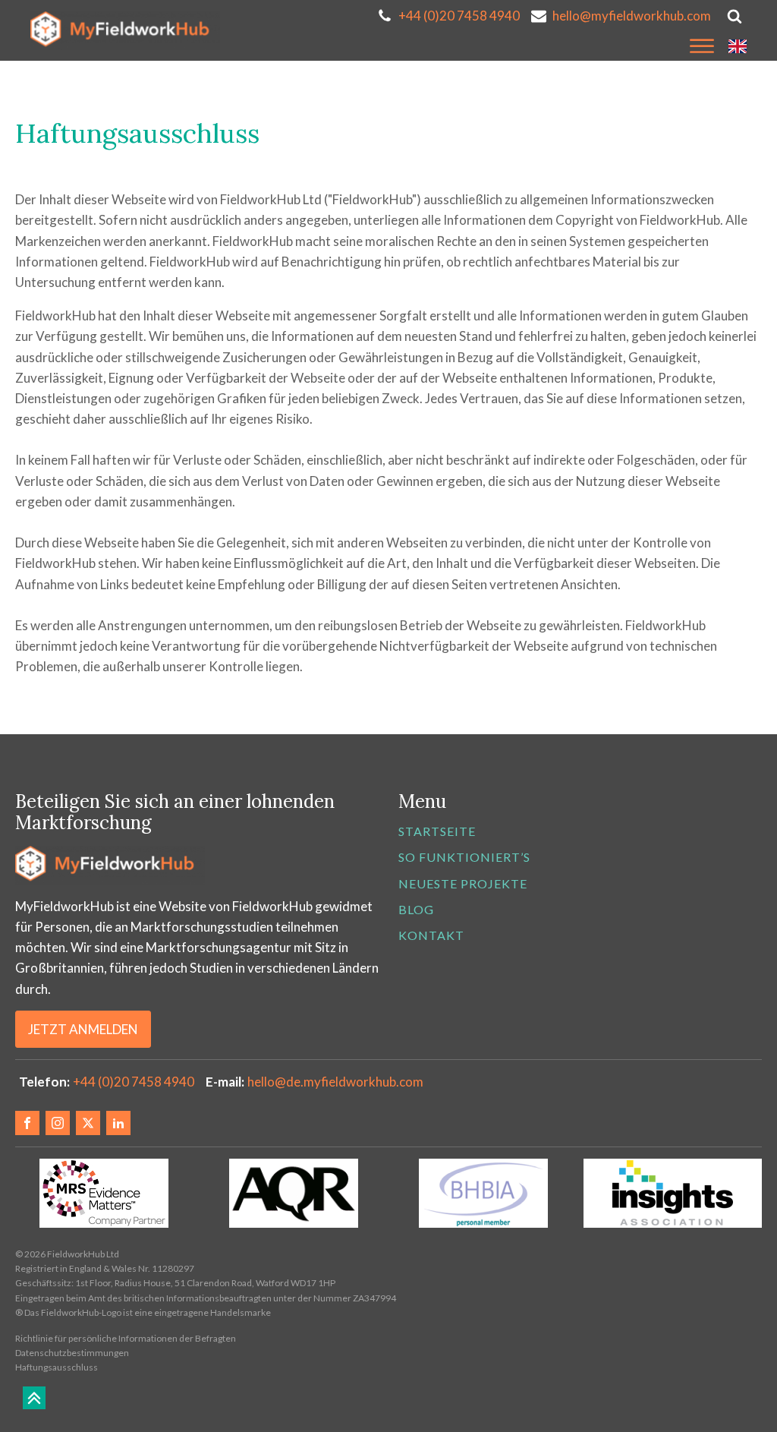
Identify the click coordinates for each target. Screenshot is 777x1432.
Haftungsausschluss (56, 1367)
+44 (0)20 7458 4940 (133, 1082)
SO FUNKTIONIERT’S (464, 857)
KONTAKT (431, 935)
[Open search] (734, 16)
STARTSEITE (437, 831)
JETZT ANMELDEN (83, 1029)
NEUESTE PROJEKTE (462, 883)
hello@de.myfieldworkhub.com (335, 1082)
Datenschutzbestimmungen (72, 1352)
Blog (416, 909)
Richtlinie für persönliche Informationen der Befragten (125, 1338)
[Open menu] (702, 46)
